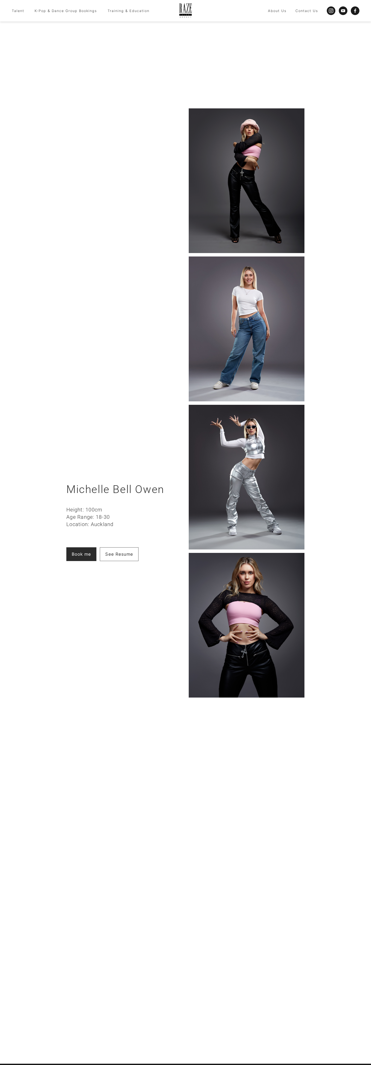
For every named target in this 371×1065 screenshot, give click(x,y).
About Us (277, 11)
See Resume (119, 554)
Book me (81, 554)
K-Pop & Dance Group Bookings (66, 11)
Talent (18, 11)
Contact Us (306, 11)
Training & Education (128, 11)
